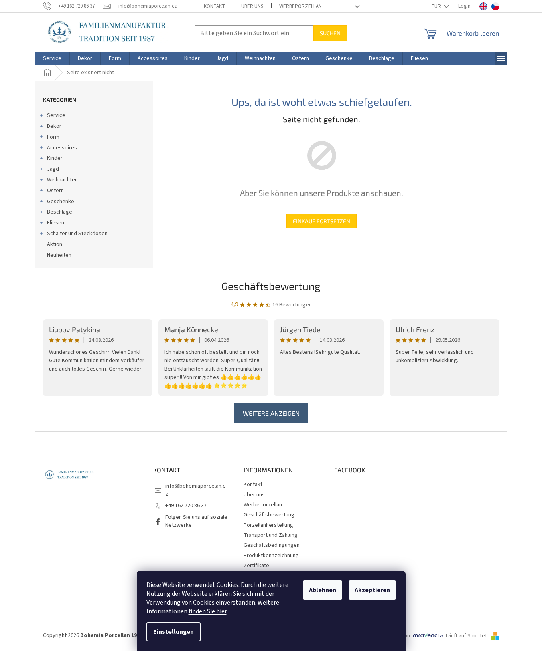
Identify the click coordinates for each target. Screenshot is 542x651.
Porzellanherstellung (268, 525)
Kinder (55, 158)
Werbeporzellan (300, 6)
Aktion (54, 244)
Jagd (53, 169)
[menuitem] (52, 58)
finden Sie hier (208, 611)
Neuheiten (59, 255)
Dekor (54, 126)
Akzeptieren (372, 590)
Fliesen (55, 223)
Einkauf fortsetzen (321, 221)
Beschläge (59, 212)
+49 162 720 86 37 (186, 506)
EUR (437, 6)
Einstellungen (173, 631)
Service (56, 115)
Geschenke (60, 202)
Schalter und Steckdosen (77, 234)
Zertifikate (256, 566)
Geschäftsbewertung (271, 286)
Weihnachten (62, 180)
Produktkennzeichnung (271, 556)
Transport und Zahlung (271, 535)
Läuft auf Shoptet (467, 636)
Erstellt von (396, 636)
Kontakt (214, 6)
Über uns (252, 6)
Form (53, 137)
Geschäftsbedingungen (272, 545)
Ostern (55, 191)
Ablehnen (322, 590)
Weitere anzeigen (271, 413)
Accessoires (62, 148)
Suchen (330, 33)
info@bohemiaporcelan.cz (195, 490)
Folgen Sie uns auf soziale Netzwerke (196, 521)
